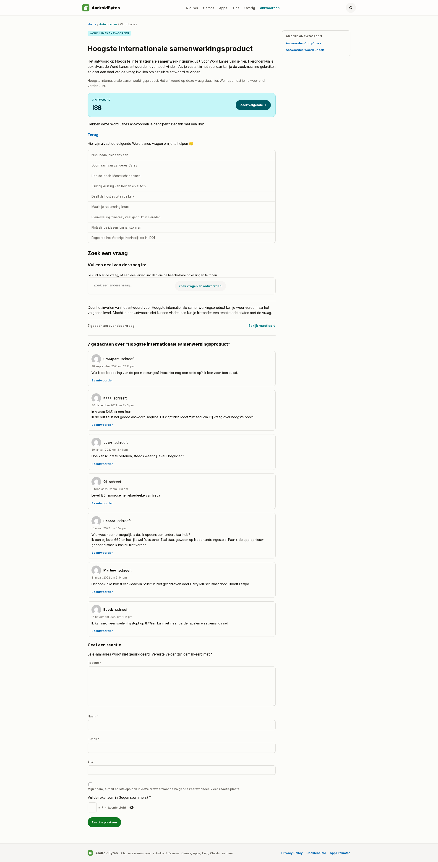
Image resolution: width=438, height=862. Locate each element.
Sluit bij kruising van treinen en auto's (118, 186)
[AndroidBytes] (85, 7)
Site (90, 761)
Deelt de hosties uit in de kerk (112, 196)
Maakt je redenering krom (110, 207)
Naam (93, 716)
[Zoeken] (351, 8)
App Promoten (340, 853)
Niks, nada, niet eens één (109, 155)
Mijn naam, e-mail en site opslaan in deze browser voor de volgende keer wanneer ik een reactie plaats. (164, 789)
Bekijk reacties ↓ (262, 326)
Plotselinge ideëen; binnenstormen (116, 227)
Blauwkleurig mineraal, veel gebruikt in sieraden (126, 217)
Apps (223, 8)
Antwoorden (270, 8)
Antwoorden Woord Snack (305, 50)
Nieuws (192, 8)
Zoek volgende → (253, 105)
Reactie (94, 662)
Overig (249, 8)
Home (92, 24)
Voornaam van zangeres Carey (114, 165)
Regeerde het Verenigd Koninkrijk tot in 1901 (123, 238)
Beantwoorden (102, 380)
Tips (235, 8)
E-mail (93, 739)
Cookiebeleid (316, 853)
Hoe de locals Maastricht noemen (116, 176)
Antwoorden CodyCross (303, 43)
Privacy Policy (292, 853)
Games (208, 8)
